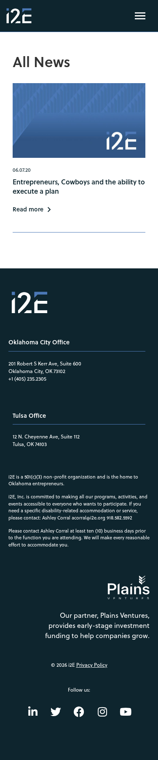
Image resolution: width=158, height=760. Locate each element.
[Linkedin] (32, 711)
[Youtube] (125, 711)
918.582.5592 (119, 517)
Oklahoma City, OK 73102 (36, 371)
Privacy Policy (91, 664)
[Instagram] (102, 711)
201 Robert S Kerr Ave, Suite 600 (44, 363)
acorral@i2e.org (88, 517)
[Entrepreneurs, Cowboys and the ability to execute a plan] (79, 120)
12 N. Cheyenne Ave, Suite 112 (46, 436)
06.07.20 (22, 169)
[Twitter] (56, 711)
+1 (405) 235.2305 (27, 378)
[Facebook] (79, 711)
